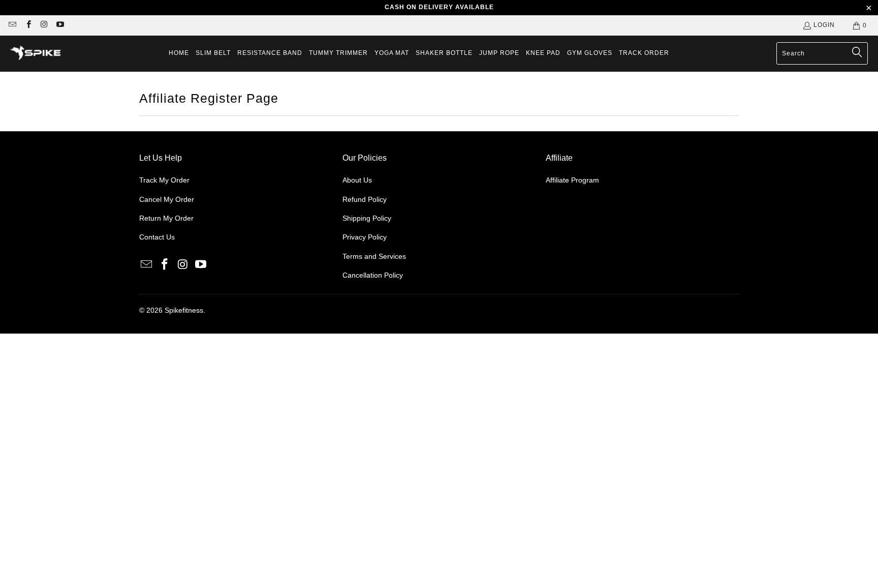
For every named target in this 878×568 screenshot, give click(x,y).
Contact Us (157, 237)
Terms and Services (374, 256)
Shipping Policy (366, 218)
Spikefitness (184, 310)
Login (824, 24)
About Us (357, 180)
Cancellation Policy (372, 275)
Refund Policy (364, 199)
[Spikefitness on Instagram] (44, 25)
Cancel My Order (166, 199)
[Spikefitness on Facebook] (27, 25)
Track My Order (164, 180)
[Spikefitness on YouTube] (59, 25)
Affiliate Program (572, 180)
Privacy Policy (364, 237)
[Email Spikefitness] (12, 25)
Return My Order (166, 218)
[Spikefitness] (35, 54)
